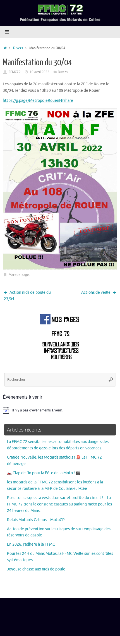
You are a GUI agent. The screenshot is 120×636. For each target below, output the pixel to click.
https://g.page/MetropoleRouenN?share (38, 100)
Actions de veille (96, 292)
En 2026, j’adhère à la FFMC (31, 544)
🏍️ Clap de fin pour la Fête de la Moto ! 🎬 (43, 473)
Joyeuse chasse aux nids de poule (36, 569)
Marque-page (19, 275)
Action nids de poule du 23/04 (27, 295)
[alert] (60, 410)
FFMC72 (15, 72)
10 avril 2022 (39, 72)
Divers (18, 48)
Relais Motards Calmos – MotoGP (36, 519)
